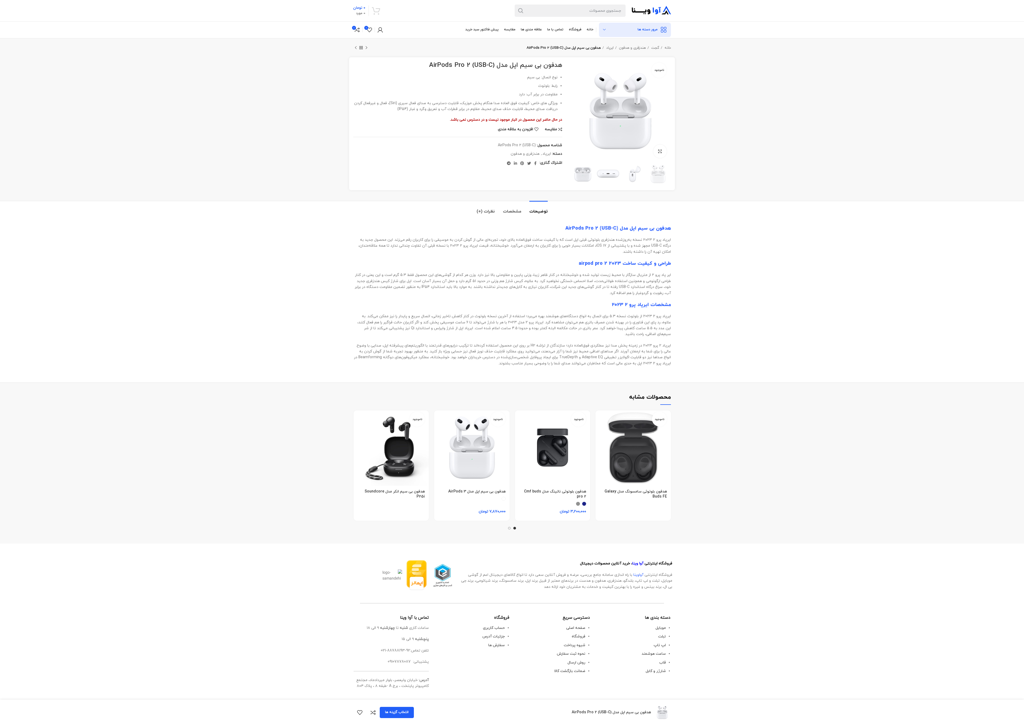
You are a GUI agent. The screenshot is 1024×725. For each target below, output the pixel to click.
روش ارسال (576, 662)
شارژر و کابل (656, 671)
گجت (654, 47)
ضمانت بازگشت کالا (569, 671)
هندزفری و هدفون (632, 47)
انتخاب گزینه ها (397, 712)
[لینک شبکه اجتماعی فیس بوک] (535, 163)
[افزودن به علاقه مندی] (359, 712)
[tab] (538, 209)
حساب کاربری (494, 627)
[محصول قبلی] (366, 47)
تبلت (662, 636)
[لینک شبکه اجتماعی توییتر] (529, 163)
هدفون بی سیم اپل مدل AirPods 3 (477, 491)
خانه (667, 47)
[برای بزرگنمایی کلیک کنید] (660, 151)
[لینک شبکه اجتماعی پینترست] (522, 163)
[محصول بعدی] (355, 47)
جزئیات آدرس (493, 636)
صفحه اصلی (575, 627)
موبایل (660, 627)
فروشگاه (578, 636)
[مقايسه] (373, 712)
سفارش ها (496, 645)
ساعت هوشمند (654, 653)
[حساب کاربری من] (380, 30)
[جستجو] (521, 11)
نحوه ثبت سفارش (571, 653)
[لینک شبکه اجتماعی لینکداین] (515, 163)
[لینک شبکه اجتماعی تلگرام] (508, 163)
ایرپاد (609, 47)
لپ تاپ (660, 645)
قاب (662, 662)
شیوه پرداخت (574, 645)
